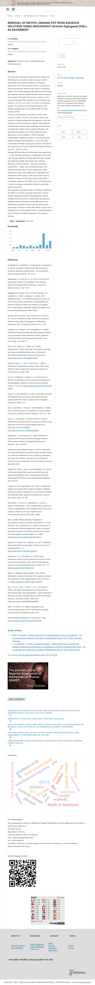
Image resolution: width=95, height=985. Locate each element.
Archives (18, 16)
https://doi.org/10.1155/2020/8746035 (22, 358)
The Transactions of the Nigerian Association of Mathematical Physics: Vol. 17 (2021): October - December (47, 638)
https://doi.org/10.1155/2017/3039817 (22, 551)
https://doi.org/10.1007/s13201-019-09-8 (26, 582)
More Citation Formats (66, 117)
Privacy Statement (37, 944)
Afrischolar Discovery (83, 982)
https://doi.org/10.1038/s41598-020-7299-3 (24, 537)
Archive (71, 948)
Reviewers (52, 948)
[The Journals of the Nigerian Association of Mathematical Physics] (28, 689)
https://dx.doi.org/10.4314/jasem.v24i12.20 (24, 621)
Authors (51, 946)
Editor (50, 943)
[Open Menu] (7, 9)
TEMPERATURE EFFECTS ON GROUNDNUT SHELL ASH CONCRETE (53, 635)
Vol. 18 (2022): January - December (35, 16)
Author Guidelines (37, 947)
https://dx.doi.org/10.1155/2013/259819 (23, 430)
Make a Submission (16, 699)
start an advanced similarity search (32, 655)
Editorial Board (17, 948)
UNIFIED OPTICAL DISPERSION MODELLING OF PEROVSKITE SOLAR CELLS (36, 719)
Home (10, 16)
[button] (64, 132)
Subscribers (53, 950)
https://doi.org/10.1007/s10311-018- (38, 386)
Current (71, 946)
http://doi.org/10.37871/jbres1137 (21, 568)
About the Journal (18, 946)
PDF (61, 56)
